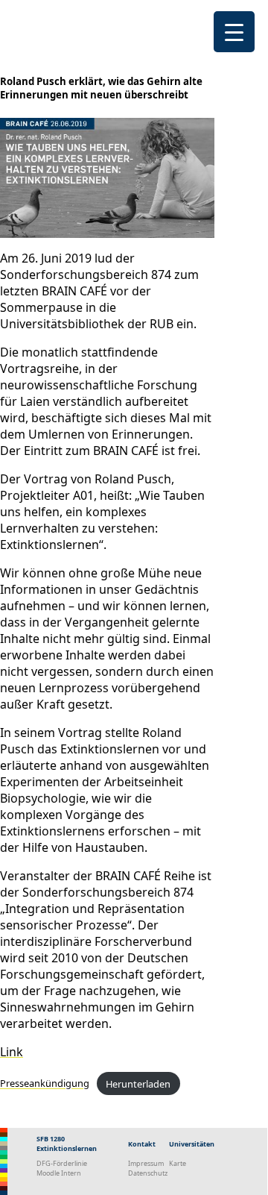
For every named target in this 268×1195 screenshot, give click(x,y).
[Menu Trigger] (234, 31)
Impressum (146, 1163)
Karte (177, 1163)
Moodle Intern (58, 1173)
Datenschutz (148, 1173)
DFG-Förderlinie (61, 1163)
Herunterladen (138, 1084)
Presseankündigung (44, 1084)
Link (11, 1052)
